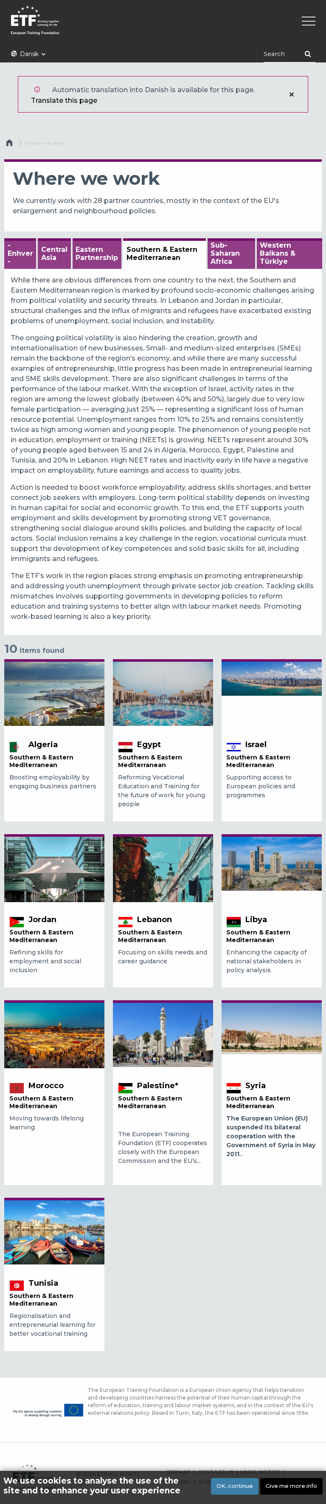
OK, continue (234, 1486)
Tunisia (43, 1283)
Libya (256, 919)
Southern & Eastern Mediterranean (161, 253)
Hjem (10, 145)
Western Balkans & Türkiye (277, 253)
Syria (255, 1085)
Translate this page (64, 100)
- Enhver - (20, 253)
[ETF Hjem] (163, 26)
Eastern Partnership (97, 253)
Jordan (42, 919)
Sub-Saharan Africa (225, 253)
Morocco (46, 1085)
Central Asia (54, 253)
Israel (256, 744)
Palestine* (157, 1085)
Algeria (43, 744)
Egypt (149, 744)
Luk (291, 94)
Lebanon (154, 919)
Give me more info (291, 1486)
